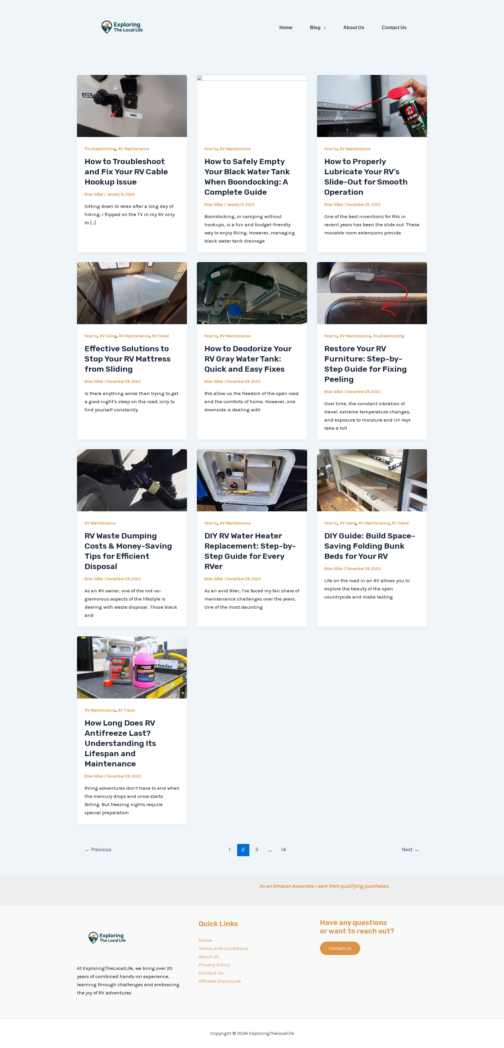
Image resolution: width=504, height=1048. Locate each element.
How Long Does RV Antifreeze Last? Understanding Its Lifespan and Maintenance (120, 743)
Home (286, 27)
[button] (318, 27)
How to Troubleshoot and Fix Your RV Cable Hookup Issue (126, 172)
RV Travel (160, 335)
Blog (315, 27)
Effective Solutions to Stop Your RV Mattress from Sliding (128, 359)
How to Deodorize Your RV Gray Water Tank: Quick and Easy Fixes (247, 359)
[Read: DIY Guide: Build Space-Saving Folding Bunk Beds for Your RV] (372, 480)
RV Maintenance (133, 148)
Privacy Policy (214, 965)
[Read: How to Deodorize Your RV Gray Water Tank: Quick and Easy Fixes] (252, 293)
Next (410, 849)
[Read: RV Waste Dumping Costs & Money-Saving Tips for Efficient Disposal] (132, 480)
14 (283, 849)
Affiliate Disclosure (220, 981)
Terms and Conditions (223, 948)
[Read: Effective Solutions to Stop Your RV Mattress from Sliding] (132, 293)
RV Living (108, 335)
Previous (98, 849)
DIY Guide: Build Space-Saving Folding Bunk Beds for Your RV (369, 546)
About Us (353, 27)
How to (210, 148)
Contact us (340, 948)
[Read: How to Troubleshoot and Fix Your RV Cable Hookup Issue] (132, 105)
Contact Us (394, 27)
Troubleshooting (100, 148)
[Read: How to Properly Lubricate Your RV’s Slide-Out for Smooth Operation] (372, 105)
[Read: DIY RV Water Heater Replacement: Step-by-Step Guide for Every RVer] (252, 480)
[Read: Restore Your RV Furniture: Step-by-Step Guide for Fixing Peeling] (372, 293)
